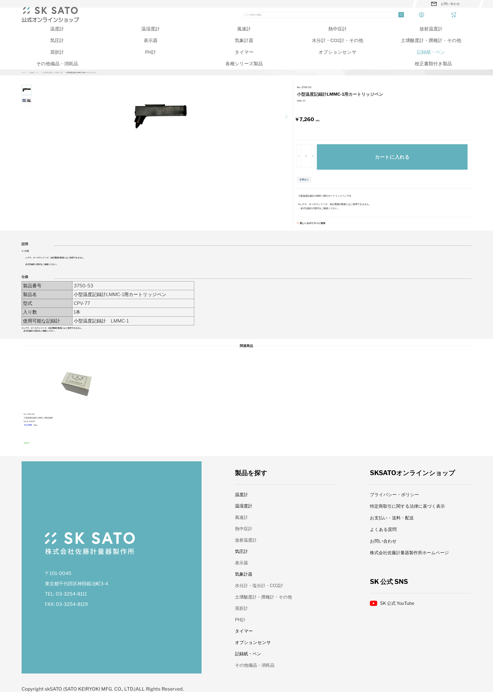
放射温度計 (431, 28)
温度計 (57, 28)
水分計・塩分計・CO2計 (259, 585)
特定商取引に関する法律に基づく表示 (407, 506)
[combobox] (323, 14)
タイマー (244, 52)
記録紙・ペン (431, 52)
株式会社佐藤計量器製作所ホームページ (409, 552)
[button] (286, 116)
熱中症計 (337, 28)
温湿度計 (150, 28)
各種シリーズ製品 (244, 63)
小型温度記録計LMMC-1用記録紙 (38, 418)
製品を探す (251, 473)
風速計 (244, 28)
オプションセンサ (338, 52)
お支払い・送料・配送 (392, 517)
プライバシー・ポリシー (394, 494)
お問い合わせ (450, 4)
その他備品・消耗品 (57, 63)
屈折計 (57, 52)
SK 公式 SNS (389, 581)
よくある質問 (383, 529)
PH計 (150, 52)
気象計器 (244, 40)
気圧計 (57, 40)
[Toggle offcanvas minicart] (454, 15)
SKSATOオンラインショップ (412, 473)
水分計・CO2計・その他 (337, 40)
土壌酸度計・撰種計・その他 (431, 40)
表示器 (151, 40)
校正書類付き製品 (433, 63)
